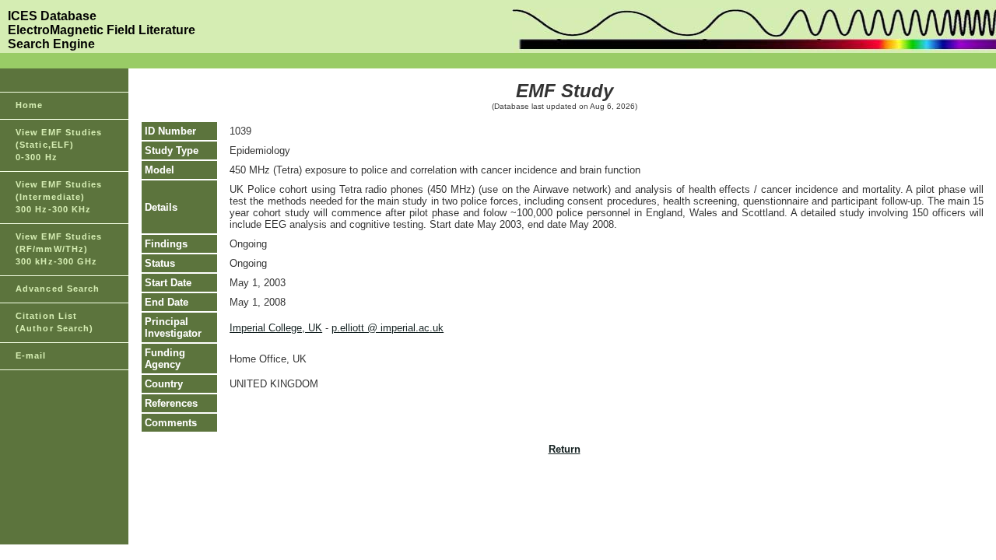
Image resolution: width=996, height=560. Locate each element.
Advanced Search (58, 288)
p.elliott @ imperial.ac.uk (387, 328)
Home (29, 105)
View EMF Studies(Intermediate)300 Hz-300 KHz (59, 197)
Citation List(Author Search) (55, 322)
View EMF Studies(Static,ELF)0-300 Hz (59, 145)
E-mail (31, 355)
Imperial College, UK (276, 328)
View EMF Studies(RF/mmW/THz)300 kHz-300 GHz (59, 249)
